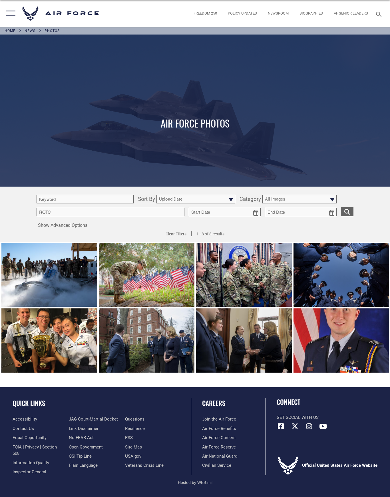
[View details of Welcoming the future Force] (244, 275)
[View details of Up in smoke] (49, 275)
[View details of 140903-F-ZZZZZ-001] (341, 340)
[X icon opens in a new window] (295, 426)
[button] (9, 13)
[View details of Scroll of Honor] (146, 275)
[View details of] (146, 340)
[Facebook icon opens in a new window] (281, 426)
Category (250, 199)
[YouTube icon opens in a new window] (323, 426)
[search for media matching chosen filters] (347, 211)
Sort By (146, 199)
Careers (213, 403)
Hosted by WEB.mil (195, 482)
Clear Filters (176, 234)
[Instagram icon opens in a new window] (309, 426)
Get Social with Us (298, 417)
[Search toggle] (380, 13)
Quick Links (29, 403)
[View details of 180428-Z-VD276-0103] (341, 275)
